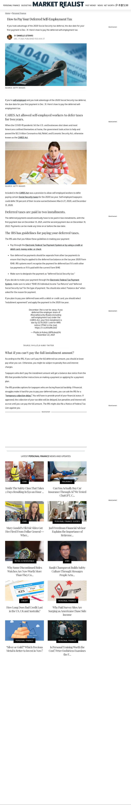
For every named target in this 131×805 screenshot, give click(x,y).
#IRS (58, 322)
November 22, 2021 (46, 335)
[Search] (116, 5)
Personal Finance (11, 5)
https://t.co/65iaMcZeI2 (46, 327)
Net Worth (109, 5)
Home (7, 13)
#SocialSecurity (38, 315)
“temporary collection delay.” (18, 395)
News (100, 5)
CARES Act (23, 137)
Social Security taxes (28, 197)
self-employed (19, 100)
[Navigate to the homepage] (58, 5)
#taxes (49, 315)
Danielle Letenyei (25, 36)
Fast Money (90, 5)
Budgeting (26, 5)
